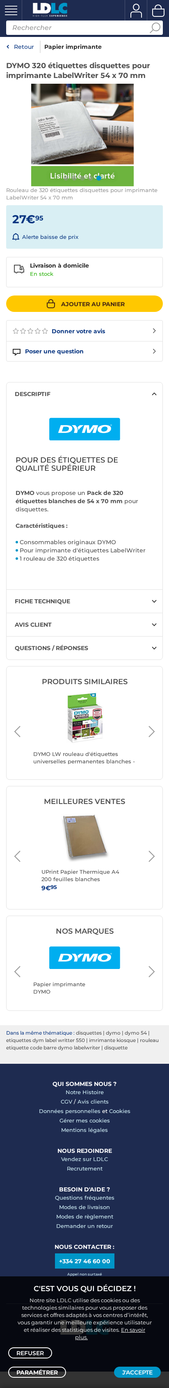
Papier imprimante (73, 46)
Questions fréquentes (84, 1197)
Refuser (30, 1353)
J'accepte (137, 1372)
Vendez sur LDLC (84, 1159)
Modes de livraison (84, 1207)
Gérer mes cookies (84, 1120)
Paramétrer (37, 1372)
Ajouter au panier (93, 304)
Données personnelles (69, 1111)
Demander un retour (84, 1226)
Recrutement (85, 1168)
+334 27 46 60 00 (84, 1261)
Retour (24, 46)
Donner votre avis (77, 331)
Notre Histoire (85, 1092)
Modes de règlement (84, 1216)
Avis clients (93, 1101)
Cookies (119, 1111)
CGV (66, 1101)
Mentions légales (84, 1130)
